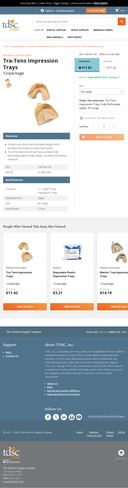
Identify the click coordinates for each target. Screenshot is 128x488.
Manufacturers (103, 29)
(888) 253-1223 (117, 331)
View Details (25, 306)
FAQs (8, 352)
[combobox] (101, 91)
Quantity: (83, 126)
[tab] (87, 65)
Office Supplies (80, 29)
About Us (52, 383)
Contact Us (11, 355)
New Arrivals (55, 37)
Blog (49, 387)
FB (46, 415)
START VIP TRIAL (96, 10)
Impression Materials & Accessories (43, 46)
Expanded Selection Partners (63, 394)
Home (6, 46)
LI (61, 415)
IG (70, 415)
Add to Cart (104, 137)
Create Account (65, 10)
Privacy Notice (110, 434)
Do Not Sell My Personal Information (106, 416)
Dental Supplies (56, 29)
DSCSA (121, 432)
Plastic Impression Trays (93, 46)
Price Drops (75, 37)
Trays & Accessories (71, 46)
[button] (122, 21)
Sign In (49, 10)
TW (54, 415)
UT (77, 415)
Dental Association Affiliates (63, 390)
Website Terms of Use (93, 434)
